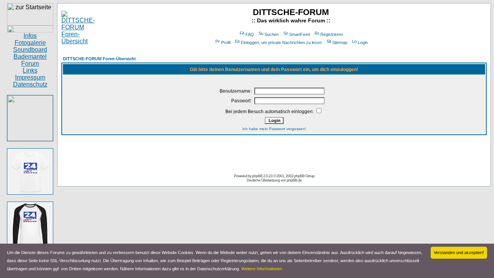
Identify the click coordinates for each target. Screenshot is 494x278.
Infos (30, 35)
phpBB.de (294, 180)
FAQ (249, 34)
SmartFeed (299, 34)
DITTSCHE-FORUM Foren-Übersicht (99, 58)
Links (30, 70)
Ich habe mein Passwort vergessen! (274, 129)
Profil (225, 42)
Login (363, 42)
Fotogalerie (30, 42)
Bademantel (30, 56)
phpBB (257, 176)
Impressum (30, 77)
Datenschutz (30, 84)
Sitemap (339, 42)
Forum (30, 63)
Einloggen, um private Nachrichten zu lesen (281, 42)
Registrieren (331, 34)
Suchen (271, 34)
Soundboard (30, 49)
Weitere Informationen (261, 268)
